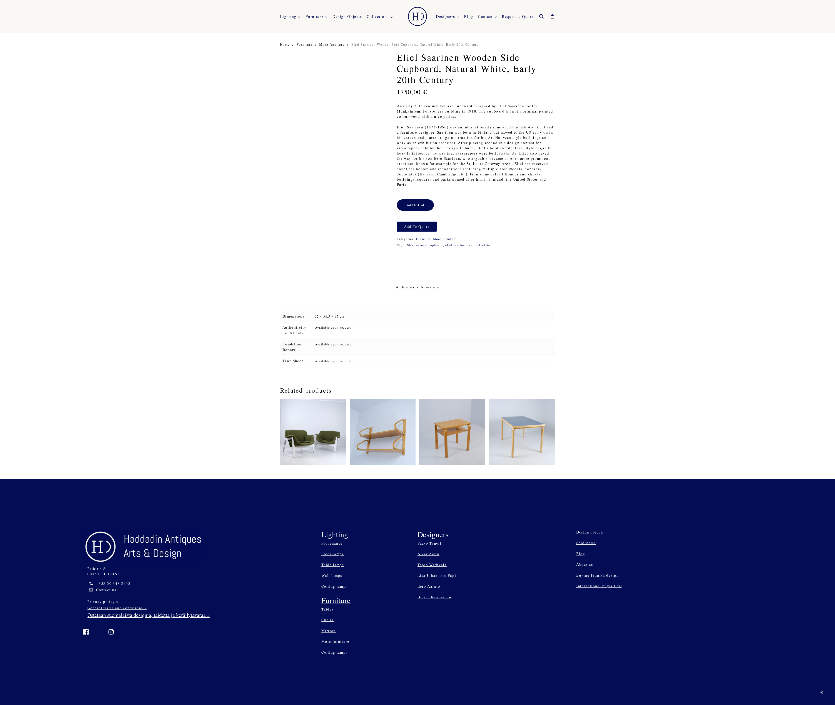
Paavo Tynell (429, 543)
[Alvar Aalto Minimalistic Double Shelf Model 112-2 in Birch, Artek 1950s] (383, 432)
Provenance (332, 543)
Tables (327, 609)
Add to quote (416, 226)
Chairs (327, 619)
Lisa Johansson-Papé (437, 575)
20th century (416, 245)
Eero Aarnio (429, 586)
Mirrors (328, 630)
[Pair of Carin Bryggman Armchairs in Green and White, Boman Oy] (313, 432)
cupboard (436, 245)
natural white (479, 245)
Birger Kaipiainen (434, 596)
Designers (433, 534)
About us (584, 564)
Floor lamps (332, 553)
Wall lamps (331, 575)
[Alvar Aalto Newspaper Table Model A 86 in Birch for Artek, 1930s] (452, 432)
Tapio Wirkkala (432, 564)
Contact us (106, 589)
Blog (580, 553)
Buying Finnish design (597, 575)
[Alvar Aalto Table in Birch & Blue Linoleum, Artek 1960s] (522, 432)
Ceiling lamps (334, 586)
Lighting (334, 534)
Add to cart (415, 205)
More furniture (331, 44)
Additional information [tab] (417, 286)
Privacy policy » (103, 601)
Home (285, 44)
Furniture (304, 44)
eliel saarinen (456, 245)
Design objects (590, 532)
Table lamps (332, 564)
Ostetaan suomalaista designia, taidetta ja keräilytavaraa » (148, 614)
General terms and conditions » (117, 607)
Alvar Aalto (428, 553)
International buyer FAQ (599, 585)
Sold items (586, 542)
